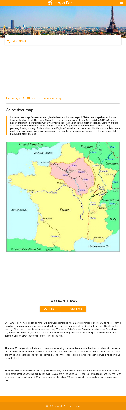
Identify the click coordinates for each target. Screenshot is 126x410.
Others (31, 98)
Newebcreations (72, 406)
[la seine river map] (63, 251)
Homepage (13, 98)
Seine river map (52, 98)
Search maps (19, 41)
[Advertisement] (63, 71)
